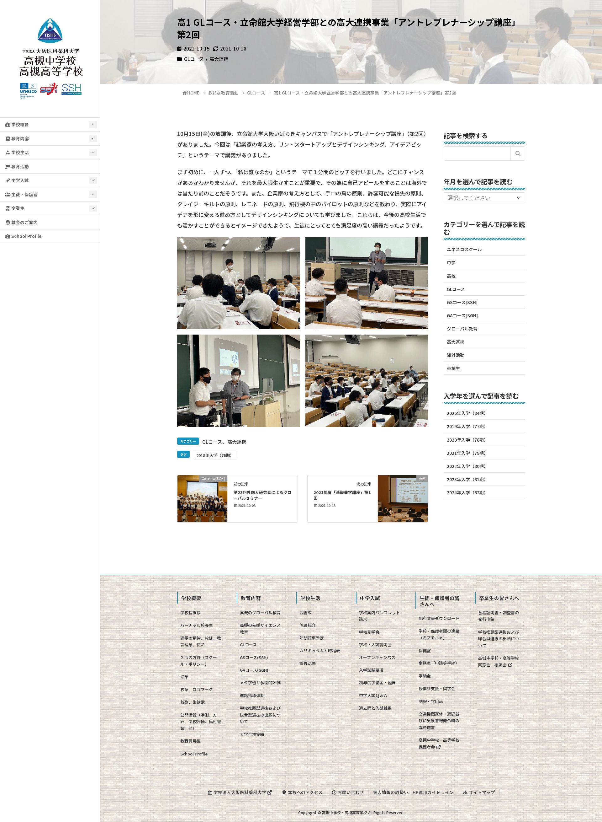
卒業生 (17, 208)
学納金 (425, 676)
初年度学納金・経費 (377, 682)
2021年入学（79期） (467, 453)
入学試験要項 (371, 670)
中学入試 (19, 180)
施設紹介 (307, 625)
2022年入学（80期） (467, 466)
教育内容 (19, 138)
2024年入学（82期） (467, 492)
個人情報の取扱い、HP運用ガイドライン (413, 792)
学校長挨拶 (190, 612)
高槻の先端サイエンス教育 (260, 628)
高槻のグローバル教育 (260, 612)
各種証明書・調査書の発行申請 (498, 616)
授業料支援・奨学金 (437, 688)
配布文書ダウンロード (439, 618)
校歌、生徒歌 (192, 702)
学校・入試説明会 (375, 644)
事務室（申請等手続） (439, 663)
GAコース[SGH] (462, 315)
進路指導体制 (252, 695)
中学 (451, 262)
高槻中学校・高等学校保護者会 (439, 743)
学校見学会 (369, 632)
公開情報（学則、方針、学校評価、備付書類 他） (200, 721)
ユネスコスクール (464, 249)
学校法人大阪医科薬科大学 (240, 792)
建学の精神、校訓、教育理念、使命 (200, 641)
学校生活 (19, 152)
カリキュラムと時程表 (319, 650)
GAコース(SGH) (254, 670)
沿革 (184, 677)
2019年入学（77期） (467, 426)
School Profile (26, 236)
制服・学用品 (431, 701)
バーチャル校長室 (196, 625)
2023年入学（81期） (467, 479)
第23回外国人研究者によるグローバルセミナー (263, 495)
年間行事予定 (311, 638)
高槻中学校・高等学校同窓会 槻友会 (498, 661)
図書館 (305, 612)
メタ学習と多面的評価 (260, 682)
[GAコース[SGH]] (202, 498)
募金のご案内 (24, 222)
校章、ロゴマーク (196, 689)
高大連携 (218, 58)
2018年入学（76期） (215, 455)
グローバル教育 (462, 328)
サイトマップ (481, 792)
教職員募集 (190, 741)
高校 (451, 276)
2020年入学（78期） (467, 440)
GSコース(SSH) (254, 657)
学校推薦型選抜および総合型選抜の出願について (260, 714)
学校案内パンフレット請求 (379, 616)
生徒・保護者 (24, 194)
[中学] (403, 498)
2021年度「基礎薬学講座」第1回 (342, 495)
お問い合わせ (350, 792)
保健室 (425, 650)
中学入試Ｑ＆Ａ (373, 695)
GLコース (194, 58)
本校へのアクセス (305, 792)
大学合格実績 (252, 734)
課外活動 (455, 355)
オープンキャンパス (377, 657)
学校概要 (19, 124)
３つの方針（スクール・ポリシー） (198, 660)
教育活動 (19, 166)
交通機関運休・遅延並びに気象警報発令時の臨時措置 (439, 720)
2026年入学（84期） (467, 413)
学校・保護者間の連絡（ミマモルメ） (439, 634)
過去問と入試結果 (375, 708)
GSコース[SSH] (462, 302)
